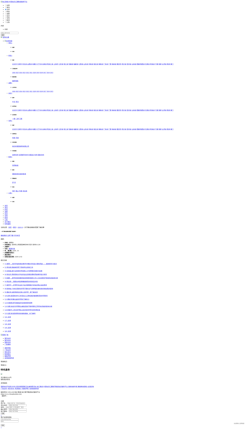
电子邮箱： (4, 411)
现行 (13, 191)
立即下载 (10, 235)
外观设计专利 (33, 155)
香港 (168, 64)
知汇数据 (40, 386)
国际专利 (41, 155)
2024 (20, 72)
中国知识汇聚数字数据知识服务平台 (55, 386)
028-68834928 (12, 361)
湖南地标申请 (73, 386)
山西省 (29, 64)
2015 (51, 72)
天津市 (19, 64)
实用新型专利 (23, 155)
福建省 (76, 64)
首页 (6, 205)
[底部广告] (4, 335)
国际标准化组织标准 (19, 174)
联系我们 (8, 354)
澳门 (171, 64)
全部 (8, 5)
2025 (17, 72)
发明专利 (15, 155)
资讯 (8, 7)
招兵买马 (8, 352)
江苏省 (61, 64)
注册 (7, 37)
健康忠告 (12, 248)
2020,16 (20, 227)
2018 (41, 72)
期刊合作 (8, 338)
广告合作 (8, 350)
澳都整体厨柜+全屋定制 (86, 386)
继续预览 (4, 235)
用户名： (4, 403)
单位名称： (4, 405)
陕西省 (142, 64)
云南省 (134, 64)
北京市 (14, 64)
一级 (13, 119)
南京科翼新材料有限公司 (20, 146)
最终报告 (15, 81)
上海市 (56, 64)
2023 (24, 72)
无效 (17, 138)
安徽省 (71, 64)
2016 (48, 72)
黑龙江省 (50, 64)
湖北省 (95, 64)
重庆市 (119, 64)
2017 (44, 72)
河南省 (90, 64)
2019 (37, 72)
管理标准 (15, 165)
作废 (20, 191)
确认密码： (4, 409)
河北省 (24, 64)
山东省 (85, 64)
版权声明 (8, 356)
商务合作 (8, 342)
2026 (13, 72)
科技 (8, 11)
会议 (8, 16)
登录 (4, 37)
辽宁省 (39, 64)
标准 (8, 20)
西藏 (138, 64)
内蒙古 (34, 64)
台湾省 (164, 64)
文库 (8, 9)
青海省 (152, 64)
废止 (17, 191)
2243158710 (11, 365)
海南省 (114, 64)
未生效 (25, 191)
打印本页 (17, 235)
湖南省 (100, 64)
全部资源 (9, 41)
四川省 (124, 64)
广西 (109, 64)
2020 (34, 72)
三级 (20, 119)
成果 (8, 14)
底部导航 (8, 348)
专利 (8, 18)
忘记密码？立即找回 (239, 423)
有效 (13, 138)
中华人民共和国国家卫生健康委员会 (24, 386)
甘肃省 (147, 64)
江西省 (80, 64)
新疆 (160, 64)
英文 (17, 102)
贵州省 (129, 64)
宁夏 (156, 64)
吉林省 (44, 64)
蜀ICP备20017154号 (14, 396)
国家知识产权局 (6, 386)
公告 (8, 22)
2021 (31, 72)
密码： (3, 407)
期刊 (14, 227)
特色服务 (8, 224)
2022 (27, 72)
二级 (17, 119)
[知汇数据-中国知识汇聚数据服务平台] (14, 1)
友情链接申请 (9, 358)
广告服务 (8, 344)
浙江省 (66, 64)
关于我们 (8, 222)
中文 (13, 102)
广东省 (105, 64)
